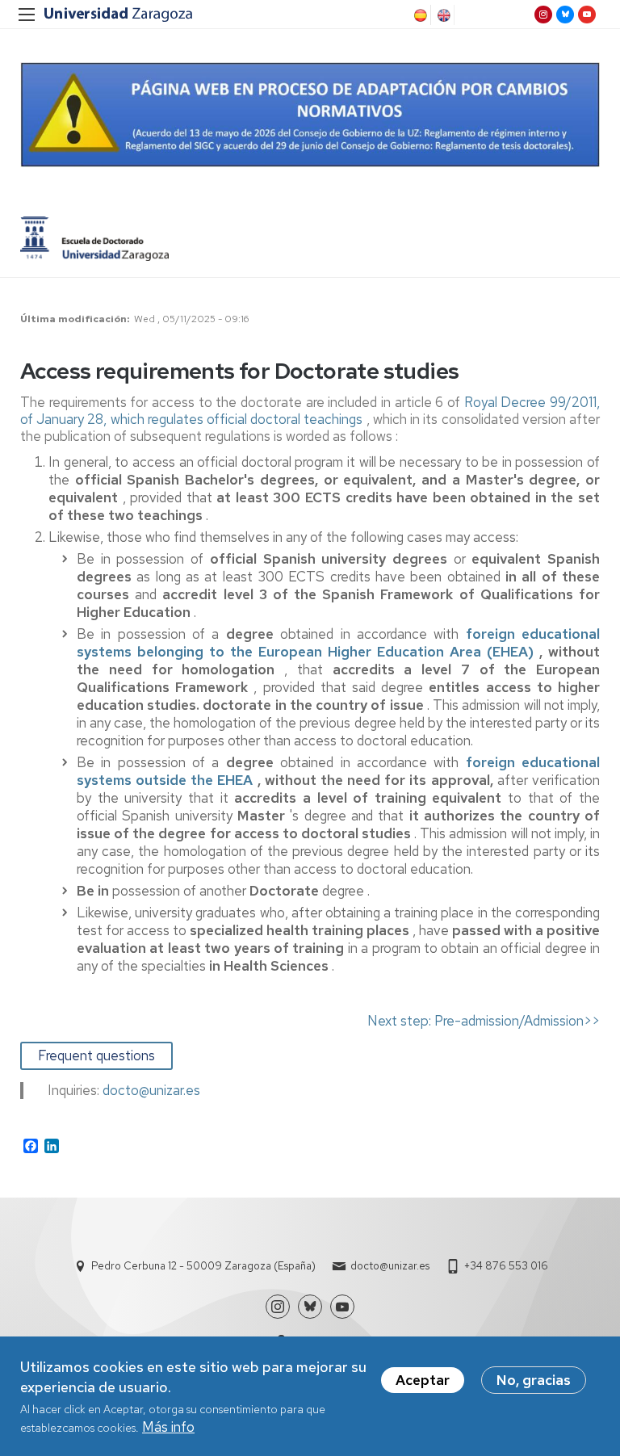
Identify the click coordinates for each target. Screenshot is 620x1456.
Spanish (419, 15)
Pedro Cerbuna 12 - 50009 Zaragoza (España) (203, 1266)
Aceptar (423, 1380)
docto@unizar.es (389, 1266)
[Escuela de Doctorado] (94, 238)
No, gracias (533, 1380)
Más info (168, 1427)
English (442, 15)
